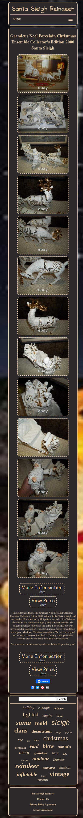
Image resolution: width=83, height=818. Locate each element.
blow (48, 746)
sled (36, 740)
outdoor (40, 758)
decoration (41, 731)
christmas (55, 738)
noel (28, 741)
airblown (58, 708)
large (58, 732)
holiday (28, 708)
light (65, 754)
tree (20, 740)
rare (55, 752)
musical (65, 767)
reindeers (43, 779)
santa (23, 722)
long (43, 776)
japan (68, 732)
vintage (59, 773)
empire (47, 716)
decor (24, 752)
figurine (59, 759)
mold (41, 723)
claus (20, 730)
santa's (64, 746)
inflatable (27, 774)
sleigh (60, 722)
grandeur (41, 753)
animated (49, 768)
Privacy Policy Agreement (43, 804)
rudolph (44, 708)
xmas (59, 716)
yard (34, 746)
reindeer (27, 766)
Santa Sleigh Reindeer (43, 793)
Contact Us (43, 799)
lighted (30, 714)
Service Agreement (43, 810)
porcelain (20, 747)
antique (24, 760)
